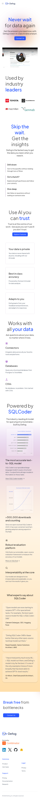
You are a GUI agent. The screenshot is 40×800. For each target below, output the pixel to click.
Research (5, 784)
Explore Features (20, 234)
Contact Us (20, 38)
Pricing (4, 778)
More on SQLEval (11, 561)
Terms (24, 771)
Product (5, 764)
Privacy (24, 768)
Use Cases (5, 767)
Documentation (7, 781)
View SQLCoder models (14, 479)
